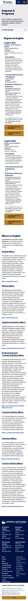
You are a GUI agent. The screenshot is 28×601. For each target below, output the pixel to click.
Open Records (20, 570)
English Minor (8, 252)
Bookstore (5, 573)
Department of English (8, 23)
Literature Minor (9, 438)
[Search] (18, 2)
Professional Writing (10, 81)
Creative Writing (9, 78)
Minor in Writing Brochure (10, 317)
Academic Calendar (8, 577)
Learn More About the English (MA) (14, 216)
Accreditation (19, 566)
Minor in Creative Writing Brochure (13, 506)
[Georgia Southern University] (8, 2)
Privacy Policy (5, 592)
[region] (14, 592)
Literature (7, 80)
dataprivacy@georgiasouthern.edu (11, 593)
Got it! (14, 597)
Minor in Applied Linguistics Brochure (13, 348)
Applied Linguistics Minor (14, 322)
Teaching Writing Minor (13, 412)
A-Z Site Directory (7, 571)
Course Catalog (7, 575)
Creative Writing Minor (12, 463)
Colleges (8, 19)
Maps (3, 561)
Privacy (18, 572)
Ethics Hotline (19, 568)
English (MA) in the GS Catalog (14, 222)
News (3, 557)
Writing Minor (8, 286)
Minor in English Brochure (10, 281)
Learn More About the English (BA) (14, 127)
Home (3, 19)
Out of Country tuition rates (14, 111)
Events (4, 559)
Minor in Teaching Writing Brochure (13, 432)
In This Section (8, 30)
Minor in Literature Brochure (11, 459)
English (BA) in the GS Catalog (14, 133)
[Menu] (24, 2)
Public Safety (19, 557)
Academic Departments (16, 21)
